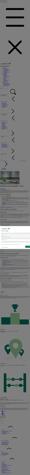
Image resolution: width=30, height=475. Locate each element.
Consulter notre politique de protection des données (7, 244)
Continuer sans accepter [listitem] (5, 247)
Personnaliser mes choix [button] (18, 244)
